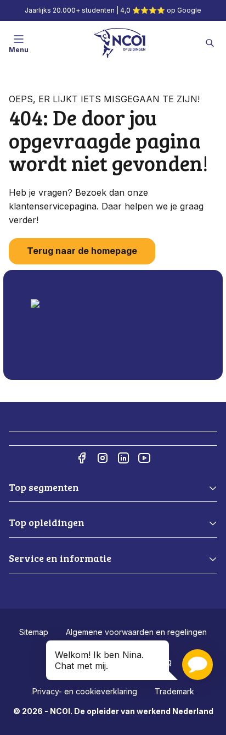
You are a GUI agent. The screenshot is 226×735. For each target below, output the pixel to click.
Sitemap (33, 632)
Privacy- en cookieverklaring (84, 691)
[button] (197, 664)
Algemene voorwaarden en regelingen (136, 632)
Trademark (174, 691)
